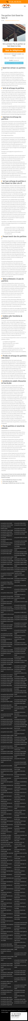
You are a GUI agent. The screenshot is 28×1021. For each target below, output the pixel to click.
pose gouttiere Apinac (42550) (20, 528)
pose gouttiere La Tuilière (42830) (7, 972)
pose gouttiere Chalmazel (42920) (7, 567)
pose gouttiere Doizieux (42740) (20, 630)
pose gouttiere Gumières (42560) (20, 660)
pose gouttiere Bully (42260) (6, 553)
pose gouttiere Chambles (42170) (20, 569)
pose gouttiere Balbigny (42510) (7, 534)
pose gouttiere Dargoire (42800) (20, 626)
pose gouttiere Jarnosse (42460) (7, 662)
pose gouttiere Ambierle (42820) (7, 525)
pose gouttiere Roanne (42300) (20, 762)
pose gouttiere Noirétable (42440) (20, 724)
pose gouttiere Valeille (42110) (20, 978)
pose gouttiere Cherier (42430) (6, 601)
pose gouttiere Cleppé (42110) (20, 607)
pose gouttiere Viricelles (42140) (20, 1001)
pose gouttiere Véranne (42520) (7, 990)
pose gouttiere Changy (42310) (6, 582)
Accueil (2, 20)
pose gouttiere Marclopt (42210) (7, 696)
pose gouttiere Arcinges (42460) (7, 530)
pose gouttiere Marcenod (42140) (7, 694)
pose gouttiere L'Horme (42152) (7, 674)
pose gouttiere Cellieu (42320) (20, 559)
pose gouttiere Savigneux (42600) (7, 949)
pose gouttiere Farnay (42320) (6, 642)
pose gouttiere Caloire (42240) (6, 559)
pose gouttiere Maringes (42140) (20, 699)
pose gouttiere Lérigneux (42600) (7, 680)
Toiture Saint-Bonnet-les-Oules (9, 481)
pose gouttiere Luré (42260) (6, 683)
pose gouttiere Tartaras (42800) (7, 963)
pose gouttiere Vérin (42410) (19, 990)
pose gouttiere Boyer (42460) (6, 551)
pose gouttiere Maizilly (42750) (6, 690)
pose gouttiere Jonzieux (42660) (20, 665)
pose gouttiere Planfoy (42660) (6, 742)
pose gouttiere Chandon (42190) (20, 578)
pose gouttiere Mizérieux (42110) (7, 707)
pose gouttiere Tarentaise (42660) (20, 960)
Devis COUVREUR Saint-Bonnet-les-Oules (12, 479)
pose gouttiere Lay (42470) (19, 676)
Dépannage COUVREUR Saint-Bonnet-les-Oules (13, 483)
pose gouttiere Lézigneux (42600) (20, 680)
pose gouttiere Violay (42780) (6, 1001)
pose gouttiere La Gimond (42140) (7, 651)
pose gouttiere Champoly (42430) (7, 578)
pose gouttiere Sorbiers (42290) (20, 953)
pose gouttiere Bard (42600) (19, 534)
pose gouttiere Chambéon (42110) (7, 569)
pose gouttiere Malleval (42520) (20, 690)
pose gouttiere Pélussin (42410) (7, 739)
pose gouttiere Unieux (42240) (6, 974)
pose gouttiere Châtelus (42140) (7, 592)
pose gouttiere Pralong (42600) (20, 751)
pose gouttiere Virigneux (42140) (7, 1003)
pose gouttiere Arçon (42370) (19, 530)
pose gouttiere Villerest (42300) (7, 999)
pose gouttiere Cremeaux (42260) (20, 619)
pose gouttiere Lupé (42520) (19, 682)
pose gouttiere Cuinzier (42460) (7, 624)
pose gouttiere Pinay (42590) (19, 740)
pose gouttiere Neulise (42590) (6, 723)
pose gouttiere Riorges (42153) (6, 758)
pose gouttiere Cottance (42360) (7, 617)
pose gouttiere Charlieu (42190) (20, 585)
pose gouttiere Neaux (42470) (19, 719)
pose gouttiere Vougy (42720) (6, 1004)
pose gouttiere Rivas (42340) (19, 758)
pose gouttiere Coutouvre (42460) (20, 617)
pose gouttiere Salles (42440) (6, 944)
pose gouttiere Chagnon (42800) (20, 562)
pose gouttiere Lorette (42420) (6, 682)
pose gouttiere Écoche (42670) (6, 633)
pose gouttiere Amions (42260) (20, 525)
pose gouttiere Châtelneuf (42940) (20, 589)
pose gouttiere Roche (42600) (6, 765)
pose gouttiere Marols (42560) (20, 701)
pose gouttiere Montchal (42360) (7, 714)
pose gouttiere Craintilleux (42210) (7, 619)
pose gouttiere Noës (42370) (6, 724)
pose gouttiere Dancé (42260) (6, 626)
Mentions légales (4, 1012)
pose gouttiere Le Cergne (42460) (7, 560)
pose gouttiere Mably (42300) (6, 685)
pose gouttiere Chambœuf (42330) (7, 573)
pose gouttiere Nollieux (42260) (6, 728)
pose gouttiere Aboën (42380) (6, 523)
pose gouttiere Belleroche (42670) (20, 537)
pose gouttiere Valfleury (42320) (7, 981)
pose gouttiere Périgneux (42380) (20, 739)
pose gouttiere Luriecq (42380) (20, 683)
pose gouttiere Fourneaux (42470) (20, 648)
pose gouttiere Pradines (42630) (7, 751)
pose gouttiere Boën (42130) (19, 542)
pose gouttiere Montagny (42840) (20, 707)
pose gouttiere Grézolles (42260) (7, 660)
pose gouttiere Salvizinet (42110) (7, 945)
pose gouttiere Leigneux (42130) (7, 678)
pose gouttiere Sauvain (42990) (20, 945)
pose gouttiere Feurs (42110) (19, 642)
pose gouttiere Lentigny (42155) (20, 678)
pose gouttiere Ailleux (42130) (19, 523)
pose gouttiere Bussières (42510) (7, 557)
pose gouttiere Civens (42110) (6, 607)
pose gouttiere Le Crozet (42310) (20, 623)
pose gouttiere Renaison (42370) (7, 756)
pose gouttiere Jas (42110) (19, 662)
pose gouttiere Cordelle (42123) (20, 612)
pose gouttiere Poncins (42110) (6, 746)
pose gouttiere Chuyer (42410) (20, 605)
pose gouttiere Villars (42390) (6, 997)
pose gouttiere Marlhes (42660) (6, 701)
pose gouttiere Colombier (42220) (7, 608)
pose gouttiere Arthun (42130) (6, 532)
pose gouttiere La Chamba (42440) (20, 567)
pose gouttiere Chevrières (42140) (20, 601)
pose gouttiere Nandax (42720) (6, 719)
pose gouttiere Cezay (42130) (6, 562)
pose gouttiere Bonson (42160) (6, 550)
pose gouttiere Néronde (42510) (7, 721)
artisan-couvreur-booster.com (10, 1010)
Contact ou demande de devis (14, 63)
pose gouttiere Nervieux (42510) (20, 721)
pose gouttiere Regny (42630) (19, 753)
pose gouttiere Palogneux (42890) (7, 735)
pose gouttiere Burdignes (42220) (20, 553)
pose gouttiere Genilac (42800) (20, 649)
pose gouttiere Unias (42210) (19, 972)
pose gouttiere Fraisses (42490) (7, 649)
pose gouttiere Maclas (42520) (6, 689)
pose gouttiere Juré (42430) (6, 667)
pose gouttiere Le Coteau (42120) (20, 616)
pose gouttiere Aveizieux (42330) (20, 532)
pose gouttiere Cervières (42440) (20, 560)
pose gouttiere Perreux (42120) (6, 740)
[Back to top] (24, 1017)
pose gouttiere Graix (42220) (19, 651)
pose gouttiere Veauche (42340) (20, 985)
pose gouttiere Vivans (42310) (19, 1003)
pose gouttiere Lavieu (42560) (6, 676)
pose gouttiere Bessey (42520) (6, 542)
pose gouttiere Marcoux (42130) (20, 696)
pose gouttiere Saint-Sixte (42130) (20, 922)
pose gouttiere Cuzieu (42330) (20, 624)
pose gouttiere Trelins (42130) (19, 970)
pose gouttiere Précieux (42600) (7, 753)
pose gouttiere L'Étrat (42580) (19, 667)
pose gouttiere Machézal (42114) (20, 685)
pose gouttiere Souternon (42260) (7, 956)
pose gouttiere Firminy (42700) (6, 644)
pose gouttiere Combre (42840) (20, 608)
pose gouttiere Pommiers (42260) (20, 742)
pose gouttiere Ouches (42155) (6, 731)
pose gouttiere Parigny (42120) (6, 737)
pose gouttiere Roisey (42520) (6, 769)
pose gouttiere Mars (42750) (6, 705)
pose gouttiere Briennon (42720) (20, 551)
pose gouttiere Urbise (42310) (20, 974)
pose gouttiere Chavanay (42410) (7, 596)
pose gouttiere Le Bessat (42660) (20, 541)
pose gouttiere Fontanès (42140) (20, 644)
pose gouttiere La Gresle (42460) (7, 658)
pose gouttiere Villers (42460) (19, 999)
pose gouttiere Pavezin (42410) (20, 737)
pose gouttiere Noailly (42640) (19, 723)
